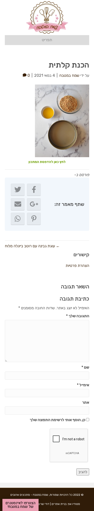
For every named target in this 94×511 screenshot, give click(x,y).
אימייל (83, 385)
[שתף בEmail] (18, 204)
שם (85, 367)
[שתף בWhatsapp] (18, 219)
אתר (85, 402)
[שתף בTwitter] (18, 190)
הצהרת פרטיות (77, 265)
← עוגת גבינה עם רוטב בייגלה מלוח (32, 246)
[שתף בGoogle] (34, 204)
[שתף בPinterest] (34, 219)
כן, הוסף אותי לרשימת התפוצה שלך (58, 420)
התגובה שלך (77, 316)
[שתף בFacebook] (34, 190)
